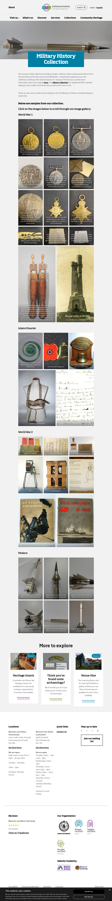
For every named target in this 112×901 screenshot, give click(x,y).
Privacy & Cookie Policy (30, 886)
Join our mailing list (92, 740)
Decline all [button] (88, 897)
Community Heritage (91, 18)
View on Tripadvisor (19, 833)
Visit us (14, 18)
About (12, 8)
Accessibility (13, 886)
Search (80, 7)
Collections (70, 18)
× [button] (109, 890)
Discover (42, 18)
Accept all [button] (89, 891)
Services (55, 18)
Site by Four (99, 886)
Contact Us (62, 732)
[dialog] (56, 894)
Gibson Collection (60, 82)
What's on (28, 18)
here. (46, 82)
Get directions (15, 748)
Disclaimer (47, 886)
